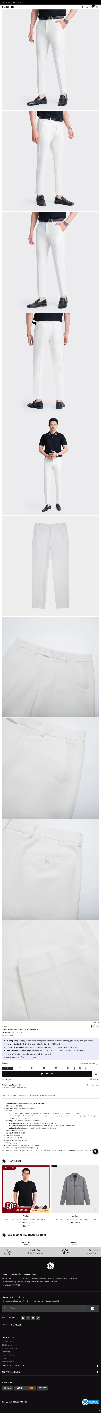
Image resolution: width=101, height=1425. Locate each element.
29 (7, 1068)
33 (56, 1068)
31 (32, 1068)
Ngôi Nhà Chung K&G (9, 1348)
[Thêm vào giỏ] (47, 1210)
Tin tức (4, 1358)
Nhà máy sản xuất (8, 1361)
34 (68, 1068)
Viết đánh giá (94, 1079)
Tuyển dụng (6, 1352)
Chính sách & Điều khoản (13, 1366)
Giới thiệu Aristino (8, 1342)
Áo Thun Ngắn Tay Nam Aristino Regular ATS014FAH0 (25, 1219)
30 (20, 1068)
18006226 (15, 1325)
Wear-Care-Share (8, 1355)
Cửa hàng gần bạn (8, 1345)
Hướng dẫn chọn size (87, 1063)
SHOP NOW (21, 2)
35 (80, 1068)
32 (44, 1068)
